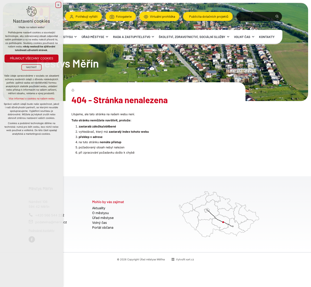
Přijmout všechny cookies (31, 58)
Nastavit (31, 67)
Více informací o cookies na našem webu (32, 98)
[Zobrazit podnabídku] (75, 36)
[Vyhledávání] (259, 16)
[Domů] (73, 89)
